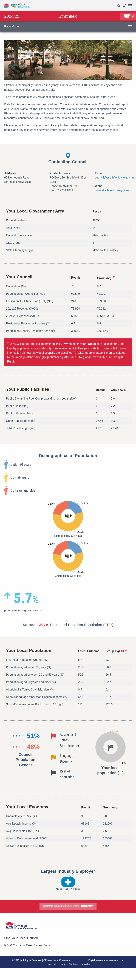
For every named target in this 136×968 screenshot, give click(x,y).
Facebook (52, 964)
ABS (41, 625)
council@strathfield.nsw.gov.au (114, 177)
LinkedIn (85, 964)
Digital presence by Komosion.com (106, 960)
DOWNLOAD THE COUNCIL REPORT (68, 906)
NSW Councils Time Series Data (27, 945)
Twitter (63, 964)
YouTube (73, 964)
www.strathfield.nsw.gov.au (112, 190)
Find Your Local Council (21, 938)
